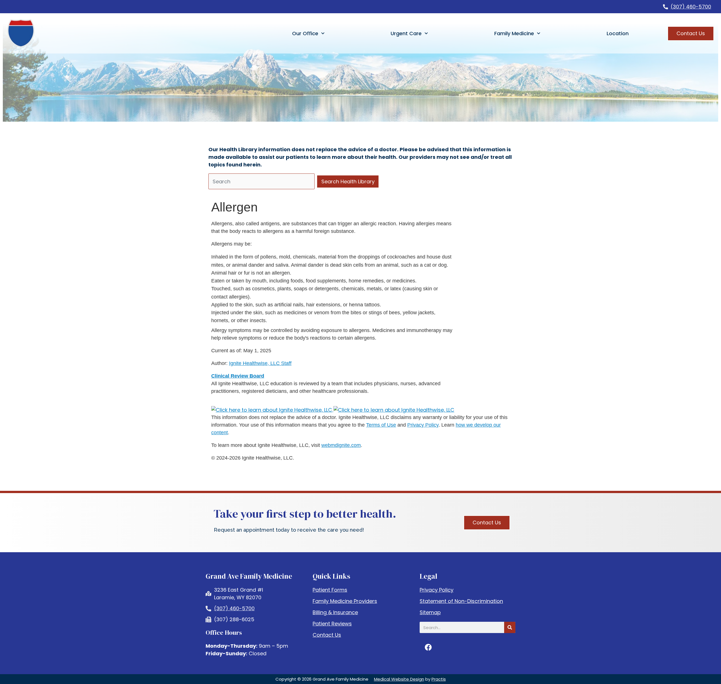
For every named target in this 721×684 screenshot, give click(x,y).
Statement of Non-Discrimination (461, 601)
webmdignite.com (341, 445)
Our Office (305, 33)
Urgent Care (406, 33)
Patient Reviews (332, 624)
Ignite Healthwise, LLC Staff (260, 363)
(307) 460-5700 (691, 6)
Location (618, 33)
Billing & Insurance (335, 612)
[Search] (509, 627)
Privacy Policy (423, 425)
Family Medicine (514, 33)
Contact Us (327, 635)
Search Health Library (348, 181)
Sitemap (430, 612)
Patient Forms (330, 590)
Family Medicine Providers (345, 601)
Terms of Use (381, 425)
